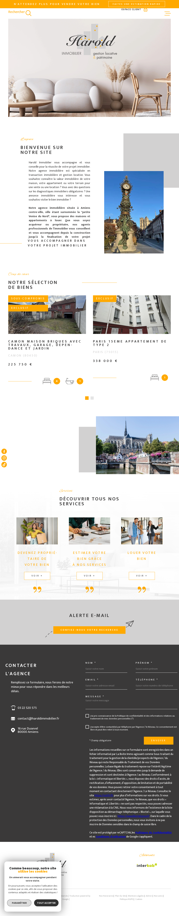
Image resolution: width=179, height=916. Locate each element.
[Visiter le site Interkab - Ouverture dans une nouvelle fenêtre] (147, 865)
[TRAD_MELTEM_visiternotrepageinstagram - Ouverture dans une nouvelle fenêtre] (4, 458)
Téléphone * (147, 679)
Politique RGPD (126, 899)
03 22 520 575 (27, 708)
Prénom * (144, 662)
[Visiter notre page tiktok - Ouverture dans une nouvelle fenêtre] (4, 464)
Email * (92, 679)
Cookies (138, 899)
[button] (87, 398)
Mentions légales (136, 896)
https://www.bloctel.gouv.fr (133, 816)
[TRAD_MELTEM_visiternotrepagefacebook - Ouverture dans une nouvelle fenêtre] (4, 451)
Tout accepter (46, 902)
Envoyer (158, 740)
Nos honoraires (106, 896)
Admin (149, 896)
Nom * (90, 662)
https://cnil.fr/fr (104, 795)
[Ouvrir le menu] (167, 13)
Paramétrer (19, 902)
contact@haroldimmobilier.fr (38, 718)
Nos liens (158, 896)
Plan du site (120, 896)
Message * (95, 696)
